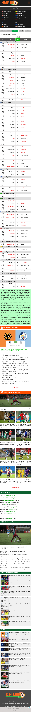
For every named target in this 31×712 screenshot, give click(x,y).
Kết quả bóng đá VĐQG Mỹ (8, 228)
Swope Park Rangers (10, 217)
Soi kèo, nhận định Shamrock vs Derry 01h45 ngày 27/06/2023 (7, 443)
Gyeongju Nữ (12, 270)
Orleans (13, 121)
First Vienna (12, 107)
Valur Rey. (23, 61)
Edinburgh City (24, 185)
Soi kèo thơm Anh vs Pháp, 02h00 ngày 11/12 (19, 597)
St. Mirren (13, 185)
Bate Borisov (23, 58)
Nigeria (22, 195)
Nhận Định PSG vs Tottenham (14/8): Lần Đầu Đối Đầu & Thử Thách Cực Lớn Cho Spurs (16, 366)
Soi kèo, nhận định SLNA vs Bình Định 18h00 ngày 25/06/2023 (23, 481)
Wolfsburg (23, 110)
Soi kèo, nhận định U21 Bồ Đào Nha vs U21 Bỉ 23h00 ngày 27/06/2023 (7, 426)
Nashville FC (23, 220)
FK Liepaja (23, 99)
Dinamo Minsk (12, 99)
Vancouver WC (24, 233)
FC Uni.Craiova (12, 85)
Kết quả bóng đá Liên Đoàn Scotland (10, 176)
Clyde (14, 179)
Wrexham (13, 127)
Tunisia (13, 195)
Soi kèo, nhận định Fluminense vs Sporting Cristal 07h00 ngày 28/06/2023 (15, 408)
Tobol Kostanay (11, 72)
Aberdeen (23, 91)
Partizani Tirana (24, 44)
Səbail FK (22, 85)
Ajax (14, 160)
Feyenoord (12, 130)
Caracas (22, 244)
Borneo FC (12, 257)
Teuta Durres (12, 80)
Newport (22, 133)
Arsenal (13, 249)
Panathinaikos (24, 130)
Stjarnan (22, 94)
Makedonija (12, 74)
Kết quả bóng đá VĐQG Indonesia (9, 252)
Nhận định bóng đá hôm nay (8, 522)
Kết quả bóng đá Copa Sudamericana (10, 241)
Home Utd (13, 278)
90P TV (5, 504)
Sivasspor (23, 152)
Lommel (22, 116)
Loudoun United (24, 214)
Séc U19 (13, 174)
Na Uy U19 (23, 174)
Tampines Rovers (24, 275)
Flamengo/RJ (12, 209)
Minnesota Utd (12, 144)
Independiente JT (11, 244)
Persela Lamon (11, 254)
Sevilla (22, 146)
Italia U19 (23, 171)
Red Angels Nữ (24, 262)
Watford (22, 160)
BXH (28, 31)
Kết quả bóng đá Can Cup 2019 (8, 193)
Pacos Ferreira (12, 119)
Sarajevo (22, 66)
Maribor (13, 61)
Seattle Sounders (11, 149)
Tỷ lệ (21, 31)
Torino (13, 155)
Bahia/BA (13, 203)
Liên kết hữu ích (5, 492)
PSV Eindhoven (11, 110)
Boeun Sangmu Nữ (25, 265)
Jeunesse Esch (24, 72)
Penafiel (22, 119)
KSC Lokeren (23, 124)
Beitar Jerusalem (11, 166)
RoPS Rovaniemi (11, 91)
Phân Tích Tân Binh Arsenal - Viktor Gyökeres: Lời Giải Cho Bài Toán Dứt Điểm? (15, 378)
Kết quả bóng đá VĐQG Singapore (9, 273)
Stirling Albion (12, 187)
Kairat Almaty (12, 77)
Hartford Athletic (24, 217)
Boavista (22, 163)
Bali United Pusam (25, 254)
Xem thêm (15, 387)
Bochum (13, 113)
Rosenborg (12, 50)
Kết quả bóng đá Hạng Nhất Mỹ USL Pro (10, 211)
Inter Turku (12, 83)
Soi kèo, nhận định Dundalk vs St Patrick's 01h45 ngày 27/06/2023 (23, 444)
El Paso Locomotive (10, 225)
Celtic (13, 66)
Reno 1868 (23, 222)
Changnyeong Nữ (24, 268)
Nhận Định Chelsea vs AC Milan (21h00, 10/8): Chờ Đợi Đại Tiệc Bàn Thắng (15, 374)
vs (17, 44)
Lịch (15, 31)
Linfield (22, 50)
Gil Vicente (12, 163)
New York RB (23, 239)
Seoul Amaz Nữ (11, 262)
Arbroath (22, 187)
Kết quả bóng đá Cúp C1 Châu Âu (9, 42)
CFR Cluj (13, 55)
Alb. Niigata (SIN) (24, 278)
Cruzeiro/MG (23, 200)
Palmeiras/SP (24, 206)
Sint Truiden (12, 116)
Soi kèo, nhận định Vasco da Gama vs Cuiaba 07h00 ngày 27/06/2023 (23, 463)
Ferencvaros (23, 52)
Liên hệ (25, 706)
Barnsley (22, 113)
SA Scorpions (23, 225)
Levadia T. (13, 94)
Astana (22, 55)
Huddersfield (23, 141)
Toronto (13, 239)
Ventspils (23, 80)
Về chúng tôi (7, 706)
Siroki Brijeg (23, 77)
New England (12, 233)
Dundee (22, 182)
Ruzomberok (23, 97)
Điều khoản (20, 706)
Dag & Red (12, 135)
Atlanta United (12, 230)
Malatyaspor (12, 152)
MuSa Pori (23, 286)
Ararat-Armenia (24, 47)
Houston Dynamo (24, 230)
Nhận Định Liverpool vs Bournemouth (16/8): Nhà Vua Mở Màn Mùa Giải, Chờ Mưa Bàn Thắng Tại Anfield (15, 362)
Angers (22, 121)
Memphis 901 (12, 220)
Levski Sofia (12, 97)
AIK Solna (13, 47)
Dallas (13, 146)
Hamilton (23, 179)
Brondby (22, 83)
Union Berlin (23, 107)
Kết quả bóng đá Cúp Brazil (8, 198)
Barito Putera (23, 257)
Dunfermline (12, 190)
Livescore (9, 31)
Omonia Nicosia (24, 166)
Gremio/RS (23, 203)
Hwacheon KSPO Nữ (10, 265)
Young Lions (12, 275)
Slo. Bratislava (24, 64)
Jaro (22, 283)
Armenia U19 (12, 171)
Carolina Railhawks (11, 214)
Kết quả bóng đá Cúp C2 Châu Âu (9, 69)
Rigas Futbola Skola (10, 88)
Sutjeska (13, 64)
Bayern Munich (24, 249)
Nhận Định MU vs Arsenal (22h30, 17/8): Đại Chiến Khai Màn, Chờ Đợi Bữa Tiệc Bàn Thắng (15, 354)
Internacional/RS (11, 206)
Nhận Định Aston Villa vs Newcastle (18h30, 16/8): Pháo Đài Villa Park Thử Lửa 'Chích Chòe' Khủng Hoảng (16, 358)
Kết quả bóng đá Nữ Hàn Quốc (8, 259)
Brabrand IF (23, 158)
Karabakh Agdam (11, 44)
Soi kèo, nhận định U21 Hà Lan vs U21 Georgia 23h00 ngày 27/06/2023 (23, 426)
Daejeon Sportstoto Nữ (10, 268)
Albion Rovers (24, 190)
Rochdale (13, 141)
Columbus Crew (24, 236)
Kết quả (3, 31)
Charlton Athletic (24, 135)
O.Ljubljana (23, 88)
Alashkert (23, 74)
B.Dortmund (23, 149)
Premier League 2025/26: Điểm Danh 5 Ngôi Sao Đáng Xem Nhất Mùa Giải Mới (15, 382)
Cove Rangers (12, 182)
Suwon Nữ (23, 270)
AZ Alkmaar (23, 138)
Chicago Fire (12, 236)
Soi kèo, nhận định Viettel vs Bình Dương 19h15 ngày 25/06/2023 (7, 481)
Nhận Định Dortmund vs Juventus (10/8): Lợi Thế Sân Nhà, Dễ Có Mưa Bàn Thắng (15, 370)
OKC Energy (12, 222)
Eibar (22, 105)
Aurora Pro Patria (24, 155)
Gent (14, 138)
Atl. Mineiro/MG (11, 200)
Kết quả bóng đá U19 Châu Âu (8, 169)
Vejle (14, 158)
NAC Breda (12, 124)
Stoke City (23, 127)
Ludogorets (12, 52)
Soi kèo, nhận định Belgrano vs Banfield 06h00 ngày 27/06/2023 (7, 462)
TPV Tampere (12, 283)
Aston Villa (23, 144)
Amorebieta (12, 105)
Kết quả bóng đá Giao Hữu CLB (8, 102)
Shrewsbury (12, 133)
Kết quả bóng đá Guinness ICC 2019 (10, 246)
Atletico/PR (23, 209)
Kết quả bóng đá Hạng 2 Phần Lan (9, 281)
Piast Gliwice (12, 58)
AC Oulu (13, 286)
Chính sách (13, 706)
